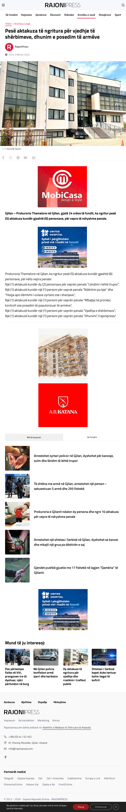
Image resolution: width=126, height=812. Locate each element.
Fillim (8, 24)
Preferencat (101, 807)
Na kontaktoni (26, 720)
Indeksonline (74, 778)
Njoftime (26, 702)
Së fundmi (12, 15)
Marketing (43, 720)
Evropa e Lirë (92, 778)
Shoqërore (105, 15)
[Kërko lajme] (123, 5)
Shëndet (69, 15)
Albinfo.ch (109, 778)
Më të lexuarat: (34, 437)
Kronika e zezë (86, 15)
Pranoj (81, 807)
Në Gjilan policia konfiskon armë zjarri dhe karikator (45, 673)
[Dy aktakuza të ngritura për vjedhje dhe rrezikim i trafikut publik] (75, 657)
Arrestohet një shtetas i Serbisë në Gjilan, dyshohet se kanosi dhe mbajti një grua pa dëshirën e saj (76, 542)
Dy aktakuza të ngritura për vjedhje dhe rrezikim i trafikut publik (74, 676)
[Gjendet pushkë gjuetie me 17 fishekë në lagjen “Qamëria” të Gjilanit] (17, 570)
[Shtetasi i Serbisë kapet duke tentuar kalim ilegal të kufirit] (104, 657)
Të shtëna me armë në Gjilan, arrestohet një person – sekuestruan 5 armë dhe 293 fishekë (70, 486)
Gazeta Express (25, 778)
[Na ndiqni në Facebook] (5, 757)
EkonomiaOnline (13, 784)
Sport (118, 15)
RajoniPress (21, 47)
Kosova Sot (32, 784)
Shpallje (42, 702)
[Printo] (33, 158)
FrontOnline (65, 784)
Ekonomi (55, 15)
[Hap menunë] (3, 5)
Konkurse (9, 702)
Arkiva (56, 720)
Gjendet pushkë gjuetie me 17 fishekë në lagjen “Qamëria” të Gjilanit (76, 570)
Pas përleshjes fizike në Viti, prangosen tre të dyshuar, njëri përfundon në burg (17, 676)
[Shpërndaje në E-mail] (25, 158)
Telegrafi (8, 778)
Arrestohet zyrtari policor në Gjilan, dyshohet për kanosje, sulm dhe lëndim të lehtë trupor (74, 458)
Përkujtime (59, 702)
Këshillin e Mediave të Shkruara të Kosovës (67, 727)
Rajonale (26, 15)
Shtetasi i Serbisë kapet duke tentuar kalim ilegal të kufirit (104, 674)
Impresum (9, 720)
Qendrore (41, 15)
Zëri (40, 778)
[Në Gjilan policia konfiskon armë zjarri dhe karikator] (45, 657)
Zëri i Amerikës (55, 778)
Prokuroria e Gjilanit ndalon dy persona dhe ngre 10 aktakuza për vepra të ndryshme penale (76, 514)
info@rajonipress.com (21, 749)
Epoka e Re (48, 784)
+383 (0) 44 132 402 (20, 737)
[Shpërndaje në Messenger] (18, 158)
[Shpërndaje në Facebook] (3, 158)
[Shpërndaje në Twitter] (10, 158)
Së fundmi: (92, 437)
